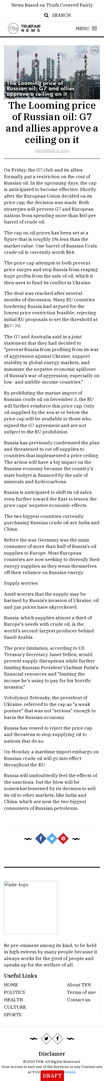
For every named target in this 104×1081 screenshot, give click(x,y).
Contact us (78, 1000)
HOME (11, 985)
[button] (86, 28)
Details (69, 1072)
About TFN (79, 985)
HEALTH (13, 1000)
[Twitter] (46, 1038)
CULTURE (15, 1007)
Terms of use (81, 992)
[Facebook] (57, 1038)
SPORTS (13, 1014)
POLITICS (14, 992)
